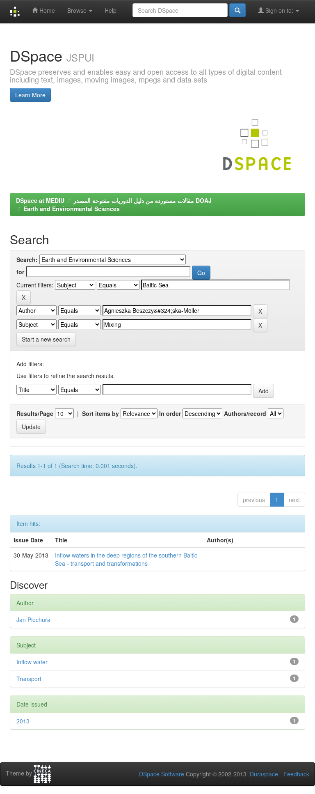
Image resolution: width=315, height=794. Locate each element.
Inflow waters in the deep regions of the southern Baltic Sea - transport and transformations (126, 559)
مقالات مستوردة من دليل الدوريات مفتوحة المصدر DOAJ (142, 200)
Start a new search (46, 339)
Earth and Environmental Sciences (71, 208)
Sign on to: (279, 10)
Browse (77, 10)
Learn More (30, 95)
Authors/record (245, 413)
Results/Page (34, 413)
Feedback (296, 774)
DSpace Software (161, 774)
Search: (27, 259)
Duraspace (264, 774)
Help (110, 10)
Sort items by (100, 413)
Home (46, 10)
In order (170, 413)
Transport (28, 679)
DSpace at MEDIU (40, 200)
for (20, 272)
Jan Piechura (33, 619)
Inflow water (32, 662)
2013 (23, 721)
